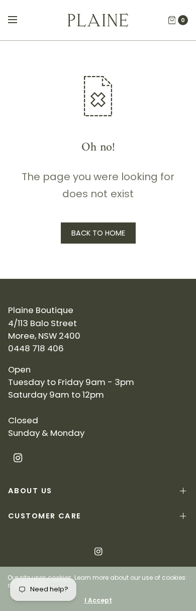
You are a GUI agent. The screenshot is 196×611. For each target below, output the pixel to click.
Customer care (44, 516)
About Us (30, 491)
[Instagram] (18, 458)
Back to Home (98, 233)
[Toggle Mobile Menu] (19, 20)
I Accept (98, 600)
